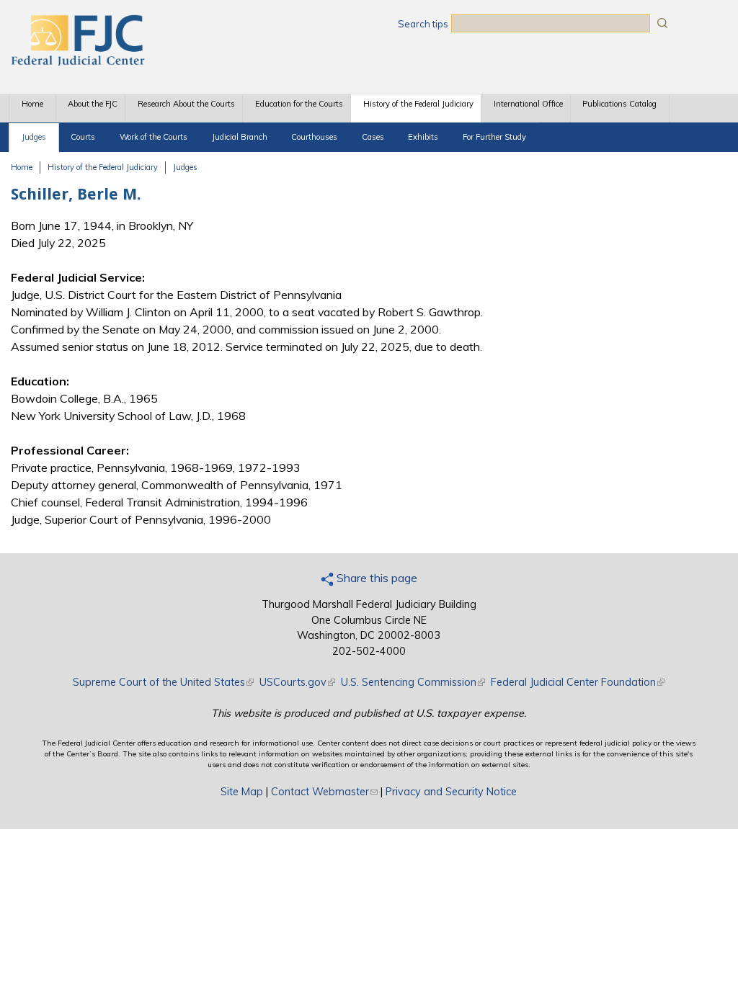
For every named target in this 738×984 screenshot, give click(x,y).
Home (32, 104)
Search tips (423, 24)
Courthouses (314, 137)
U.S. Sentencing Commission (413, 682)
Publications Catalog (619, 104)
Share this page (375, 578)
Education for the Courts (299, 104)
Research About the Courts (186, 104)
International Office (528, 104)
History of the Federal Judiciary (418, 104)
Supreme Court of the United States (163, 682)
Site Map (242, 791)
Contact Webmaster (324, 791)
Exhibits (423, 137)
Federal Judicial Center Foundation (577, 682)
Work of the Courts (153, 137)
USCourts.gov (297, 682)
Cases (373, 137)
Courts (83, 137)
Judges (34, 137)
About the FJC (92, 104)
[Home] (77, 61)
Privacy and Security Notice (451, 791)
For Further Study (494, 137)
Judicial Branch (239, 137)
